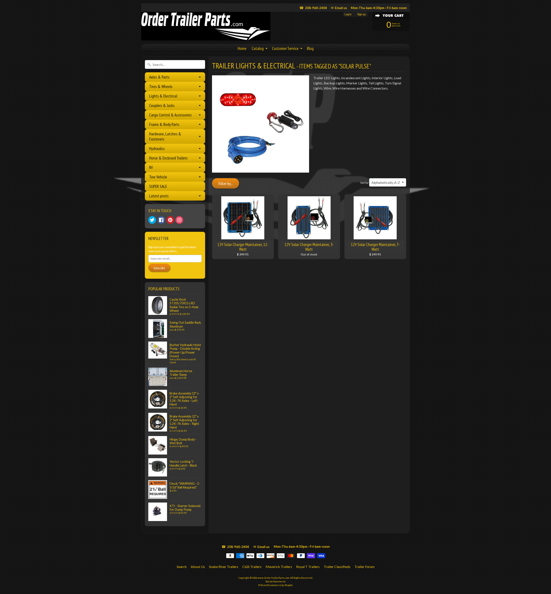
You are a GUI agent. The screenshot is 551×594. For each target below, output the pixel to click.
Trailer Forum (364, 567)
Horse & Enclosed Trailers (168, 158)
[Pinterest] (170, 220)
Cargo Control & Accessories (170, 115)
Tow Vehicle (158, 177)
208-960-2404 (313, 8)
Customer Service (285, 48)
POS (260, 585)
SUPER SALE (158, 186)
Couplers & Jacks (162, 105)
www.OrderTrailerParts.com (273, 577)
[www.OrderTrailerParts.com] (205, 26)
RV (151, 167)
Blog (310, 48)
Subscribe (159, 268)
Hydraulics (157, 148)
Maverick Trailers (279, 567)
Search (182, 567)
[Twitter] (152, 220)
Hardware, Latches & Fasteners (165, 136)
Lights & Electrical (163, 96)
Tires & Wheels (160, 86)
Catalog (258, 48)
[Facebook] (161, 220)
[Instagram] (179, 220)
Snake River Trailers (223, 567)
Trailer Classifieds (337, 567)
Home (242, 48)
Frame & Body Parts (164, 124)
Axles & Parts (159, 77)
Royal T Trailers (308, 567)
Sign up (361, 14)
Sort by (364, 182)
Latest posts (159, 196)
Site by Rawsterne (275, 581)
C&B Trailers (252, 567)
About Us (198, 567)
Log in (348, 14)
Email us (339, 8)
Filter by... (225, 183)
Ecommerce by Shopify (280, 585)
